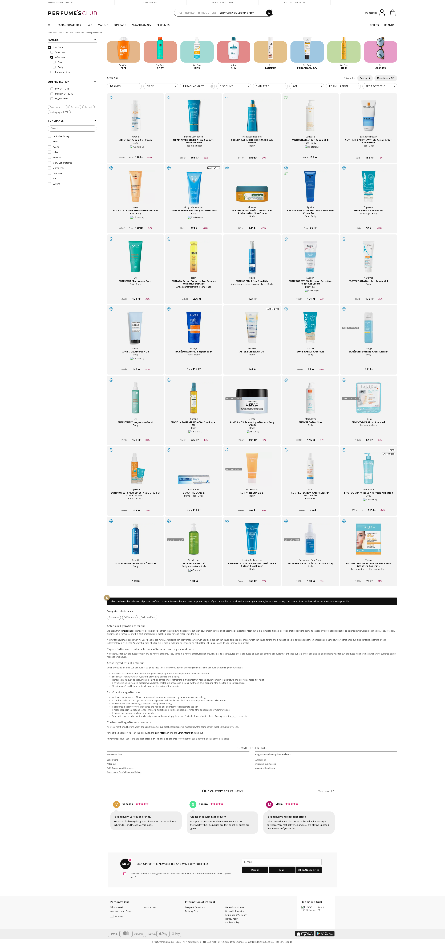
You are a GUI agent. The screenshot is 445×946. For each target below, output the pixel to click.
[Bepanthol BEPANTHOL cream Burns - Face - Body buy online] (194, 503)
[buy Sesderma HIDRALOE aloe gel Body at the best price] (193, 542)
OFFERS (374, 25)
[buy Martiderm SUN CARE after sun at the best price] (310, 401)
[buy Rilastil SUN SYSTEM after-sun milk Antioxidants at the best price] (252, 260)
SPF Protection (376, 86)
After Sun (111, 763)
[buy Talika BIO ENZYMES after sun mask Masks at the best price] (368, 401)
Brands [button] (115, 86)
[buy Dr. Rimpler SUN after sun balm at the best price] (252, 472)
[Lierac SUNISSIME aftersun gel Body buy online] (135, 362)
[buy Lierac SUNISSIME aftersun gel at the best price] (135, 330)
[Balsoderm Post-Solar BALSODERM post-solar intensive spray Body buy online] (310, 574)
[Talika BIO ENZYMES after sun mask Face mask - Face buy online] (368, 433)
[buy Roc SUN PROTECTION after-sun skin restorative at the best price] (310, 472)
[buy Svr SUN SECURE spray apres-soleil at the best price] (135, 401)
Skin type (262, 86)
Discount (226, 86)
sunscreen (126, 630)
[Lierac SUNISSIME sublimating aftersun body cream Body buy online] (252, 433)
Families (53, 40)
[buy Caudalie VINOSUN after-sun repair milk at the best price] (310, 119)
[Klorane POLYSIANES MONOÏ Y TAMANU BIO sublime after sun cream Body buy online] (252, 221)
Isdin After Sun (162, 732)
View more (324, 791)
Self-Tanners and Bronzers (120, 768)
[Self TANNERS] (270, 49)
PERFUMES (163, 25)
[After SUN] (233, 49)
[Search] (269, 13)
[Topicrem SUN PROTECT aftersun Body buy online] (310, 362)
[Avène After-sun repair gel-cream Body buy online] (135, 151)
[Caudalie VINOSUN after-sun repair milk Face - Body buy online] (310, 151)
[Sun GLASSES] (380, 49)
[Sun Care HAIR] (344, 49)
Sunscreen (114, 617)
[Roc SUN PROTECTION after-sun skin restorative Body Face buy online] (310, 503)
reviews (222, 791)
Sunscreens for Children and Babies (124, 772)
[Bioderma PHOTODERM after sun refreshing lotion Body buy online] (368, 503)
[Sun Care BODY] (160, 49)
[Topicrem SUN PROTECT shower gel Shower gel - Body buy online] (368, 221)
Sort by (364, 78)
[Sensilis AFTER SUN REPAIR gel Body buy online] (252, 362)
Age (295, 86)
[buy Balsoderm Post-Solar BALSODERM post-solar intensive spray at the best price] (310, 542)
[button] (124, 916)
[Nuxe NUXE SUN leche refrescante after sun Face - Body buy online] (135, 221)
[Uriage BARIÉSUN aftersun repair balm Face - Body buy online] (194, 362)
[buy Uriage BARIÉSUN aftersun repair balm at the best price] (193, 330)
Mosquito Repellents (265, 768)
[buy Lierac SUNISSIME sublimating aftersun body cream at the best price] (252, 401)
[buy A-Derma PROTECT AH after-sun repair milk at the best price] (368, 260)
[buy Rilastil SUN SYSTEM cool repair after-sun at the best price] (135, 542)
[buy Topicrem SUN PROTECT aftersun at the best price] (310, 330)
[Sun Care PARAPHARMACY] (307, 49)
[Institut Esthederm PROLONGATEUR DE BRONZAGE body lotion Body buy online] (252, 151)
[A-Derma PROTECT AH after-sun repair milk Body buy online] (368, 292)
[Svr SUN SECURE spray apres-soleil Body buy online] (135, 433)
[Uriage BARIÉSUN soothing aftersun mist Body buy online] (368, 362)
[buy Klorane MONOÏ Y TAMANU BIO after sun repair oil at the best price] (193, 401)
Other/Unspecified (308, 869)
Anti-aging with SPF (59, 112)
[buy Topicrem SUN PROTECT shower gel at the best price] (368, 189)
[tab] (72, 81)
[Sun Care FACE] (123, 49)
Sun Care (68, 32)
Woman (255, 869)
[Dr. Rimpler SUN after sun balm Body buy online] (252, 503)
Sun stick (75, 107)
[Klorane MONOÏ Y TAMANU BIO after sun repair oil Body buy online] (194, 433)
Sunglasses (260, 759)
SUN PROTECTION (59, 81)
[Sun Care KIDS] (197, 49)
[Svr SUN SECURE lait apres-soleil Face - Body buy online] (135, 292)
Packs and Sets (148, 617)
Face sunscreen (57, 107)
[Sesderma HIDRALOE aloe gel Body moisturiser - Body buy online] (194, 574)
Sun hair (88, 107)
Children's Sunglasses (265, 763)
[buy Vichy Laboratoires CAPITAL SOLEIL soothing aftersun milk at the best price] (193, 189)
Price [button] (150, 86)
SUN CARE (120, 25)
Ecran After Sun (185, 732)
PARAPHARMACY (141, 25)
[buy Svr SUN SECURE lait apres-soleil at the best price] (135, 260)
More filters (384, 78)
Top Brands (56, 121)
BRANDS (389, 25)
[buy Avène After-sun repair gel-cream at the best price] (135, 119)
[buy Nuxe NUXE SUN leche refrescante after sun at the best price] (135, 189)
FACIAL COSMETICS (69, 25)
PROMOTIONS (208, 12)
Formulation (338, 86)
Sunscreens (112, 759)
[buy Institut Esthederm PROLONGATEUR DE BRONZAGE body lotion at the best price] (252, 119)
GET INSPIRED (187, 12)
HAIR (89, 25)
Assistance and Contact (61, 2)
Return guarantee (294, 2)
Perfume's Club (55, 32)
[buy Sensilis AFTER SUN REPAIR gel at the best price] (252, 330)
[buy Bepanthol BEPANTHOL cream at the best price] (193, 472)
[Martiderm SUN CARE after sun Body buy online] (310, 433)
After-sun (79, 32)
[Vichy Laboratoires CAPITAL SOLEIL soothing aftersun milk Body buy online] (194, 221)
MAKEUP (103, 25)
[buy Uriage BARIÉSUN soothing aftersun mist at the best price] (368, 330)
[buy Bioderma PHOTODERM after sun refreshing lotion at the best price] (368, 472)
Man (282, 869)
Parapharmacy (197, 86)
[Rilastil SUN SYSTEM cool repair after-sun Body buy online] (135, 574)
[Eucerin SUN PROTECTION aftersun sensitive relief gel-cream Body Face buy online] (310, 292)
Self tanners (130, 617)
